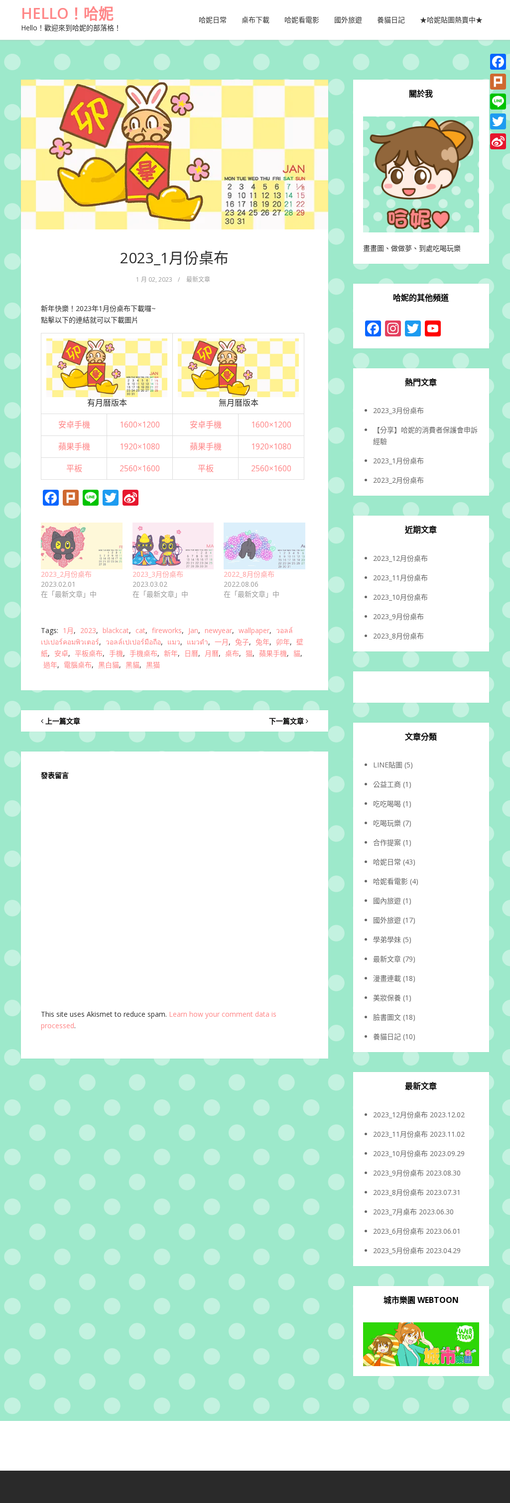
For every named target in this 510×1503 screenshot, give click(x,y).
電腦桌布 (78, 664)
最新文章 (198, 279)
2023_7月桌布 (395, 1211)
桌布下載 (255, 19)
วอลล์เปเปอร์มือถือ (133, 641)
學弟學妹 (387, 939)
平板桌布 (89, 653)
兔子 (242, 641)
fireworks (167, 630)
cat (140, 630)
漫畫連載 (387, 978)
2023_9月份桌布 (398, 616)
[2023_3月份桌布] (173, 546)
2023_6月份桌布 (398, 1231)
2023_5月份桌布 (398, 1250)
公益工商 (387, 784)
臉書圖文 (387, 1017)
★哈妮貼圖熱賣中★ (451, 19)
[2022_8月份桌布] (264, 546)
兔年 (262, 641)
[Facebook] (498, 62)
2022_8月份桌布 (249, 574)
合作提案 (387, 842)
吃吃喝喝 (387, 803)
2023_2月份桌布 (66, 574)
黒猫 (153, 664)
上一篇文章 (61, 721)
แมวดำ (197, 641)
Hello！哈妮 (67, 13)
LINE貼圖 (387, 764)
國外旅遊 (348, 19)
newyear (218, 630)
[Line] (498, 101)
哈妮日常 (213, 19)
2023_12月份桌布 (400, 558)
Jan (193, 630)
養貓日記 (391, 19)
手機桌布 (143, 653)
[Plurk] (498, 82)
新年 (171, 653)
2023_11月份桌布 (400, 577)
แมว (173, 641)
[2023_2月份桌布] (82, 546)
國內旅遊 (387, 900)
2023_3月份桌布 (157, 574)
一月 (222, 641)
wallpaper (254, 630)
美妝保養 (387, 997)
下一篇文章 (287, 721)
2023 (88, 630)
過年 (50, 664)
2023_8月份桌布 (398, 636)
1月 (68, 630)
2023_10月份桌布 (400, 597)
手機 (116, 653)
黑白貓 (108, 664)
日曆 (191, 653)
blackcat (116, 630)
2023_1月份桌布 (174, 257)
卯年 (283, 641)
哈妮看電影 (301, 19)
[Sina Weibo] (498, 141)
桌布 (232, 653)
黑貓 (132, 664)
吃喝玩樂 (387, 823)
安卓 (61, 653)
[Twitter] (498, 121)
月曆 (212, 653)
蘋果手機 (273, 653)
